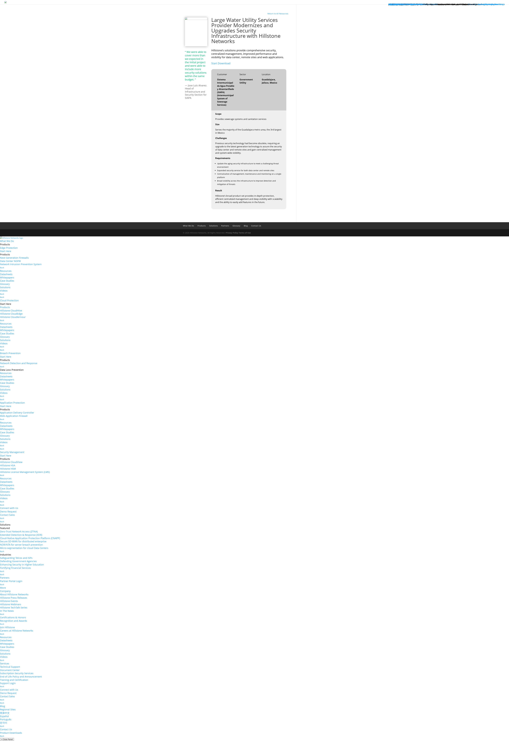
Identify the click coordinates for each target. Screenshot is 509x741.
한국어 (3, 722)
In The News (7, 610)
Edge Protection (9, 247)
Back (2, 267)
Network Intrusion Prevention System (21, 264)
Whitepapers (7, 277)
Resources (6, 270)
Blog (246, 225)
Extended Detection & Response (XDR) (21, 534)
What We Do (188, 225)
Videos (4, 290)
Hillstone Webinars (10, 604)
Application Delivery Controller (17, 412)
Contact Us (256, 225)
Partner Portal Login (11, 581)
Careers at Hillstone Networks (16, 630)
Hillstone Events (9, 601)
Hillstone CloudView (11, 462)
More (3, 587)
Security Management (12, 452)
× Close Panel (7, 739)
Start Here (5, 251)
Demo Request (8, 511)
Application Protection (12, 402)
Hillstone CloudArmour (13, 317)
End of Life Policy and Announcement (21, 676)
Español (4, 716)
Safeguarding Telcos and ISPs (16, 557)
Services (4, 663)
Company (5, 591)
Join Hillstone (7, 627)
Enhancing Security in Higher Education (22, 564)
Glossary (236, 225)
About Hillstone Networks (14, 594)
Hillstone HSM (8, 468)
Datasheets (6, 274)
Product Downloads (11, 732)
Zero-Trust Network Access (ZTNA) (19, 531)
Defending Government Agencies (18, 561)
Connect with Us (9, 508)
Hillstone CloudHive (11, 310)
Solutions (213, 225)
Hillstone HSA (7, 465)
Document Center (10, 670)
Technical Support (10, 666)
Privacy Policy (232, 232)
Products (202, 225)
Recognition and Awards (13, 620)
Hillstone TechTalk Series (13, 607)
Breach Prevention (10, 353)
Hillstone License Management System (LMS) (25, 472)
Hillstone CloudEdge (11, 313)
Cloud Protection (9, 300)
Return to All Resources (277, 13)
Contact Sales (7, 514)
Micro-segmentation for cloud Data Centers (24, 548)
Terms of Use (245, 232)
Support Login (8, 683)
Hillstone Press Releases (13, 597)
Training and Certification (14, 679)
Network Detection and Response (18, 363)
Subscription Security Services (16, 673)
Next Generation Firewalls (14, 257)
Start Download (220, 63)
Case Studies (7, 280)
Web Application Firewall (14, 416)
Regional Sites (8, 709)
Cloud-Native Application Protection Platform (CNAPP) (30, 538)
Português (5, 719)
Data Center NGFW (10, 261)
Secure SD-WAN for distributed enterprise (23, 541)
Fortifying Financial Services (15, 567)
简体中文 (5, 712)
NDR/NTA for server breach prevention (21, 544)
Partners (225, 225)
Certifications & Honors (13, 617)
